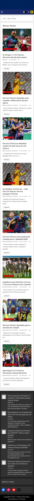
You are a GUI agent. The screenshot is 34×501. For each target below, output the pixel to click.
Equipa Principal (9, 92)
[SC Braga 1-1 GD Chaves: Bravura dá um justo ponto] (17, 40)
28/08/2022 (24, 375)
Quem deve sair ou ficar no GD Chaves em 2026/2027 (19, 464)
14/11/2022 (24, 196)
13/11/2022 (24, 241)
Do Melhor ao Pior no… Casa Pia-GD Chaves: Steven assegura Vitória (15, 191)
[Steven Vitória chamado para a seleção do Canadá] (17, 310)
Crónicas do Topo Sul (10, 49)
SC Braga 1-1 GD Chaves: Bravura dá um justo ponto (15, 56)
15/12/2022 (24, 151)
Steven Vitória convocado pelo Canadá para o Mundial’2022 (16, 238)
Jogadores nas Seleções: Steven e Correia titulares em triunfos (17, 283)
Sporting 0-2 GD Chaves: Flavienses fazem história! (15, 371)
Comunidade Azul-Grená (11, 105)
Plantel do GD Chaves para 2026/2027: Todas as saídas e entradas (19, 433)
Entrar (32, 12)
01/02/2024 (14, 60)
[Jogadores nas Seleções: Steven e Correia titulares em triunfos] (17, 267)
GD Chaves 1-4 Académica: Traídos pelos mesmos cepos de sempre (19, 398)
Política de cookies (8, 482)
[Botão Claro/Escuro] (25, 12)
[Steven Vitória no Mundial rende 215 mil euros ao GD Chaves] (17, 128)
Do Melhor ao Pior (9, 183)
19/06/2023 (24, 105)
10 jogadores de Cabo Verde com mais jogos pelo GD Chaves (20, 414)
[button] (2, 12)
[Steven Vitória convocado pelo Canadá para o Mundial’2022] (17, 222)
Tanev (5, 60)
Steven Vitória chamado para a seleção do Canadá (17, 326)
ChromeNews (12, 499)
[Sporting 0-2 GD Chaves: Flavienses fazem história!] (17, 355)
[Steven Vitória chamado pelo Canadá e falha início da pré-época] (17, 83)
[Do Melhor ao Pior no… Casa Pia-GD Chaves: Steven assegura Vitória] (17, 174)
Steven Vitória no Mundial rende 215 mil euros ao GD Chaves (14, 146)
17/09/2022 (24, 330)
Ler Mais (6, 68)
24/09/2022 (24, 287)
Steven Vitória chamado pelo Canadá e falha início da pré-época (16, 100)
